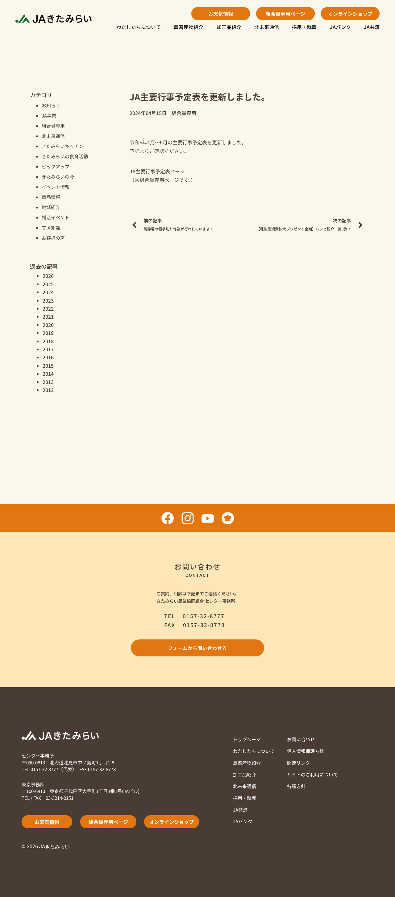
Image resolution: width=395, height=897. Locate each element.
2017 (48, 349)
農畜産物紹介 (188, 27)
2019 (48, 333)
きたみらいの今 (58, 176)
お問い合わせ (301, 739)
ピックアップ (55, 166)
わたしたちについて (138, 27)
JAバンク (340, 27)
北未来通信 (266, 27)
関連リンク (298, 762)
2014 (48, 373)
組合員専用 (53, 125)
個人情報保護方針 (305, 751)
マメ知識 (51, 227)
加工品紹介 (229, 27)
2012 (48, 390)
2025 (48, 284)
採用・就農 (304, 27)
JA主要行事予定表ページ (157, 171)
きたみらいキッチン (62, 146)
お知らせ (51, 105)
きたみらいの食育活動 (65, 156)
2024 (48, 292)
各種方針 (296, 786)
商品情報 (51, 197)
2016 (48, 357)
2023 (48, 300)
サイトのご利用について (312, 774)
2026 (48, 275)
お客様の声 (53, 237)
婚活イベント (55, 217)
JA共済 (372, 27)
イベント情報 (55, 187)
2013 (48, 382)
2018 (48, 341)
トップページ (247, 739)
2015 (48, 365)
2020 (48, 325)
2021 (48, 316)
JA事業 (49, 115)
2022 (48, 308)
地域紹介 (51, 207)
